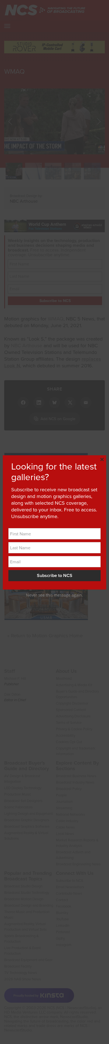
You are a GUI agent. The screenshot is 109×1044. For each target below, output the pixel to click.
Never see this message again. (54, 595)
